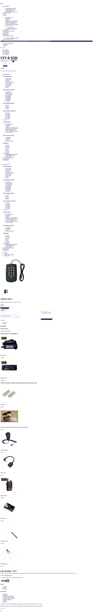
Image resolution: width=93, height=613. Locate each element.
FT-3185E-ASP (9, 94)
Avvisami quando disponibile (46, 319)
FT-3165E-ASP (9, 95)
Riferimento (3, 331)
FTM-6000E (8, 98)
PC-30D (7, 152)
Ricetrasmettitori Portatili (8, 103)
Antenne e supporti (9, 25)
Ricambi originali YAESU (8, 35)
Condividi (2, 320)
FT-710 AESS (8, 84)
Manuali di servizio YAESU (8, 39)
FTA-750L (8, 114)
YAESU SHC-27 (3, 518)
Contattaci (5, 601)
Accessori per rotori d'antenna (11, 21)
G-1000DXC (8, 138)
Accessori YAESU (7, 121)
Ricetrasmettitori (6, 6)
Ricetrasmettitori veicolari (11, 8)
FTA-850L (8, 112)
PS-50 (7, 149)
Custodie (7, 19)
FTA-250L (8, 118)
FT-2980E (8, 100)
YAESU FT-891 (3, 355)
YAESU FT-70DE (4, 495)
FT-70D (7, 106)
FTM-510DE (8, 91)
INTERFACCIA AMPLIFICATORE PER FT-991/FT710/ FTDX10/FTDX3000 (14, 427)
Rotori (4, 14)
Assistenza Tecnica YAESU (8, 597)
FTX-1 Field (8, 81)
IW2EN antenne (11, 27)
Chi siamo (5, 593)
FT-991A (7, 86)
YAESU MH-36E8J (4, 450)
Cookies (4, 600)
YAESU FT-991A (4, 377)
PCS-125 (7, 147)
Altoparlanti (8, 18)
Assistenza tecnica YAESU (8, 247)
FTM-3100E (8, 99)
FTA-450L (8, 117)
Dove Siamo (8, 43)
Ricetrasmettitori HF (10, 10)
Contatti (4, 45)
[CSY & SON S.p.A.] (9, 60)
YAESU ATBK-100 (4, 563)
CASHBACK (6, 250)
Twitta (4, 323)
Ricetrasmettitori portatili (10, 9)
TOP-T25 (7, 146)
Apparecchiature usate (10, 155)
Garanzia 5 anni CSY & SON (9, 598)
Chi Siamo (5, 44)
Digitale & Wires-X (7, 12)
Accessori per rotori (9, 140)
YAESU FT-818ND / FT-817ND (12, 37)
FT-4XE (7, 107)
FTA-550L (8, 115)
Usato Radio (5, 32)
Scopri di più (39, 606)
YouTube (5, 588)
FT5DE (7, 105)
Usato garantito (6, 243)
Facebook (5, 586)
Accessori (5, 15)
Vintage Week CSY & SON (8, 31)
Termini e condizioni (7, 599)
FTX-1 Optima (9, 83)
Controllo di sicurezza (46, 313)
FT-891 (7, 87)
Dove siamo (5, 595)
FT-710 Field (8, 85)
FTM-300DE (8, 96)
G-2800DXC (8, 137)
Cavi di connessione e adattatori (12, 24)
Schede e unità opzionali (10, 23)
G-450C (7, 139)
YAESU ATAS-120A (4, 541)
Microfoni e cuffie (9, 17)
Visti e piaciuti (6, 29)
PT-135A (7, 150)
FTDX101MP (8, 78)
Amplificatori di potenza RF (11, 28)
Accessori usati (9, 156)
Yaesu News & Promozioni (8, 596)
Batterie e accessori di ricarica (11, 20)
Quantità (2, 305)
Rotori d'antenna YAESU (8, 135)
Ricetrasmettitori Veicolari (8, 89)
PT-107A (7, 145)
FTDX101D (8, 79)
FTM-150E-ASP (9, 93)
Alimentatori (5, 34)
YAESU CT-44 (3, 472)
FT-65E (7, 108)
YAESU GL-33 (3, 404)
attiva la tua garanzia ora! (57, 41)
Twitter (4, 587)
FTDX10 (7, 80)
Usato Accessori (6, 33)
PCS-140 (7, 148)
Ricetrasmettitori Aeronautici (11, 11)
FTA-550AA (8, 116)
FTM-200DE (8, 97)
